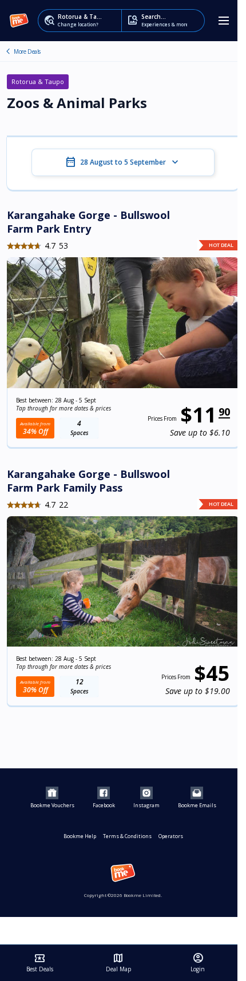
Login (198, 962)
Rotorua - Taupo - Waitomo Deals (8, 51)
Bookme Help (80, 836)
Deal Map (118, 962)
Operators (170, 836)
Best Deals (39, 962)
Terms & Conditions (127, 836)
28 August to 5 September (123, 162)
